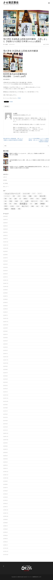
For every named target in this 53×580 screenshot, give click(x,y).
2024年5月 (5, 302)
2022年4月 (5, 382)
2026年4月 (5, 229)
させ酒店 (6, 44)
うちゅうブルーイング (12, 193)
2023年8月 (5, 331)
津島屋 (42, 203)
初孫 (10, 198)
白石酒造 (12, 206)
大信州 (44, 198)
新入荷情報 (47, 44)
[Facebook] (3, 566)
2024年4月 (5, 305)
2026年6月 (5, 222)
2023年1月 (5, 353)
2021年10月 (5, 401)
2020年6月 (5, 452)
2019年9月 (5, 481)
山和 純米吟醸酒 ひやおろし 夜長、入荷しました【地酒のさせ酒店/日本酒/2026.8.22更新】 (30, 160)
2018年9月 (5, 519)
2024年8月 (5, 292)
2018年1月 (5, 545)
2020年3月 (5, 462)
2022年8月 (5, 369)
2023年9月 (5, 328)
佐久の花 (42, 196)
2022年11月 (5, 359)
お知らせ (5, 177)
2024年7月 (5, 296)
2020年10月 (5, 439)
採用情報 (5, 180)
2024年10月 (5, 286)
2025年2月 (5, 273)
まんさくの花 (26, 193)
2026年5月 (5, 225)
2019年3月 (5, 500)
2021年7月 (5, 411)
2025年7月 (5, 257)
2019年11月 (5, 474)
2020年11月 (5, 436)
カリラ (34, 193)
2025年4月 (5, 267)
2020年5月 (5, 455)
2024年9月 (5, 289)
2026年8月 (5, 216)
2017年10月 (5, 554)
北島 (15, 198)
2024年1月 (5, 315)
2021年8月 (5, 407)
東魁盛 (15, 203)
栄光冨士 (23, 204)
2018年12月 (5, 509)
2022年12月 (5, 356)
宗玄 (21, 201)
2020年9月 (5, 442)
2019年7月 (5, 487)
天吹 (10, 201)
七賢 (14, 196)
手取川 (41, 201)
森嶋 (36, 203)
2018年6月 (5, 529)
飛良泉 (13, 209)
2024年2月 (5, 312)
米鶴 (32, 206)
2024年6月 (5, 299)
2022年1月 (5, 391)
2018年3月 (5, 538)
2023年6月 (5, 337)
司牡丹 (32, 198)
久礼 (24, 196)
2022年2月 (5, 388)
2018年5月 (5, 532)
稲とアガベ (25, 206)
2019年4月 (5, 497)
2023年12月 (5, 318)
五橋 (30, 196)
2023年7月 (5, 334)
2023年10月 (5, 324)
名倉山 (37, 198)
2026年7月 (5, 219)
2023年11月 (5, 321)
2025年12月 (5, 241)
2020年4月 (5, 458)
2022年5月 (5, 379)
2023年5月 (5, 340)
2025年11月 (5, 245)
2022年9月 (5, 366)
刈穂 (5, 198)
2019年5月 (5, 493)
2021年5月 (5, 417)
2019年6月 (5, 490)
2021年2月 (5, 426)
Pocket (11, 101)
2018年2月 (5, 541)
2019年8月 (5, 484)
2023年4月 (5, 344)
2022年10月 (5, 363)
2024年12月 (5, 280)
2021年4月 (5, 420)
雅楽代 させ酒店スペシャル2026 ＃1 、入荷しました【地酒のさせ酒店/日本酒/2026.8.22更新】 (27, 154)
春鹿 (5, 203)
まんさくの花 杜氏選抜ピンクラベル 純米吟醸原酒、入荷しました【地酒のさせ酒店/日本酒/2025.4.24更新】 (39, 140)
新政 (47, 201)
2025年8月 (5, 254)
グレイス (39, 193)
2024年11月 (5, 283)
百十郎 (18, 206)
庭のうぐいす (34, 201)
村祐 (10, 203)
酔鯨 (47, 206)
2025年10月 (5, 248)
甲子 (6, 206)
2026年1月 (5, 238)
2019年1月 (5, 506)
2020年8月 (5, 446)
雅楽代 (6, 208)
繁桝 (42, 206)
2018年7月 (5, 525)
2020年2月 (5, 465)
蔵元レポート (6, 186)
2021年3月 (5, 423)
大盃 (5, 201)
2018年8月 (5, 522)
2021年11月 (5, 398)
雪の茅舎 (6, 106)
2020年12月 (5, 433)
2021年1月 (5, 430)
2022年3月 (5, 385)
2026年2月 (5, 235)
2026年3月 (5, 232)
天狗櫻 (16, 201)
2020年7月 (5, 449)
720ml (19, 98)
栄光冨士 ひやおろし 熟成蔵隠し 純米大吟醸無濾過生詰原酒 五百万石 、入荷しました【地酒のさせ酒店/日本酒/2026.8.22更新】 (29, 167)
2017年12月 (5, 548)
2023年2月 (5, 350)
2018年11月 (5, 513)
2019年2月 (5, 503)
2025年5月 (5, 264)
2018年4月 (5, 535)
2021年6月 (5, 414)
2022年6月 (5, 375)
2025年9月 (5, 251)
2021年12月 (5, 395)
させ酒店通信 (10, 2)
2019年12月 (5, 471)
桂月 (31, 203)
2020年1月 (5, 468)
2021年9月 (5, 404)
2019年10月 (5, 478)
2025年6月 (5, 261)
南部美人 (25, 198)
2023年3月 (5, 347)
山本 (26, 201)
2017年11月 (5, 551)
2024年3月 (5, 308)
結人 (37, 206)
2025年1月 (5, 276)
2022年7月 (5, 372)
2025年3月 (5, 270)
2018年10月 (5, 516)
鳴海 (19, 208)
